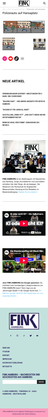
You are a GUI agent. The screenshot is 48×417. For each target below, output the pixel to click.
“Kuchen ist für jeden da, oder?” (15, 110)
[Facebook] (10, 335)
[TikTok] (24, 335)
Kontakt (5, 355)
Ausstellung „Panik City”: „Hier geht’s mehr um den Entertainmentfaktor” (23, 116)
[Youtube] (37, 335)
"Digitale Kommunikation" (28, 192)
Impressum (7, 359)
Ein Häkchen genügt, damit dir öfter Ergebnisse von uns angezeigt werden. (22, 293)
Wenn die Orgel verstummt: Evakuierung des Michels (20, 124)
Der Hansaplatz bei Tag (16, 9)
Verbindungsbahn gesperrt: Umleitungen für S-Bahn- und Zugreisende (22, 95)
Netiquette (7, 367)
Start (4, 9)
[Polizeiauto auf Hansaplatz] (24, 35)
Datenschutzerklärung (12, 363)
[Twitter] (30, 335)
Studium (5, 352)
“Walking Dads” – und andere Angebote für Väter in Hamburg (23, 102)
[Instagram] (17, 335)
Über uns (6, 348)
